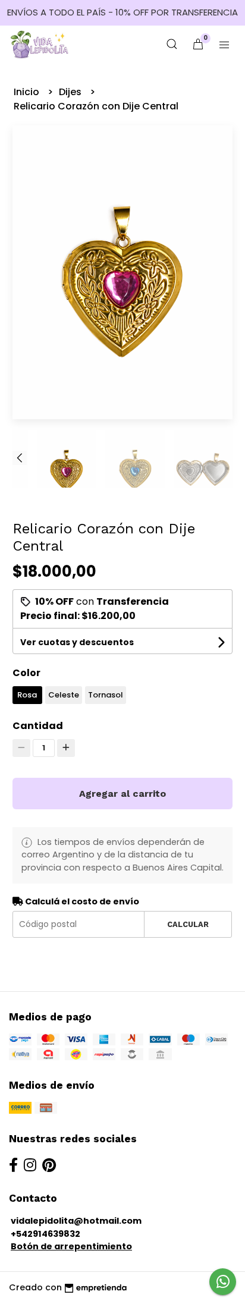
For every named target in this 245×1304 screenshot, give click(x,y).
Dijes (71, 92)
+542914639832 (45, 1234)
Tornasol (105, 694)
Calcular (188, 924)
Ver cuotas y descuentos (77, 642)
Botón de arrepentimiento (71, 1246)
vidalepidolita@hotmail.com (76, 1221)
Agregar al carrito (122, 793)
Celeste (63, 694)
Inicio (28, 92)
